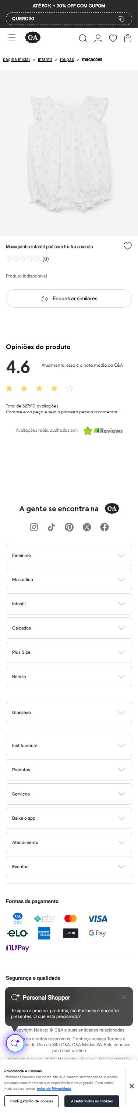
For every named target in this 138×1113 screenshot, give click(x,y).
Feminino (21, 555)
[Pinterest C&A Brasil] (69, 528)
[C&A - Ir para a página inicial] (33, 38)
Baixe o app (23, 818)
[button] (83, 38)
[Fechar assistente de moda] (124, 997)
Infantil (19, 603)
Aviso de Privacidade (54, 1089)
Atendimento (25, 842)
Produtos (21, 769)
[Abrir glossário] (78, 712)
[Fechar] (131, 1086)
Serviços (21, 794)
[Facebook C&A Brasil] (104, 528)
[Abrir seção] (81, 555)
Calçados (21, 628)
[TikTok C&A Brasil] (51, 528)
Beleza (19, 676)
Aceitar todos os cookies (91, 1101)
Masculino (22, 579)
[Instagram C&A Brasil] (33, 528)
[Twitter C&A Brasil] (86, 528)
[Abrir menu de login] (98, 38)
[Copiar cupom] (121, 18)
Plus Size (21, 652)
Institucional (24, 745)
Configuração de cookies (31, 1101)
